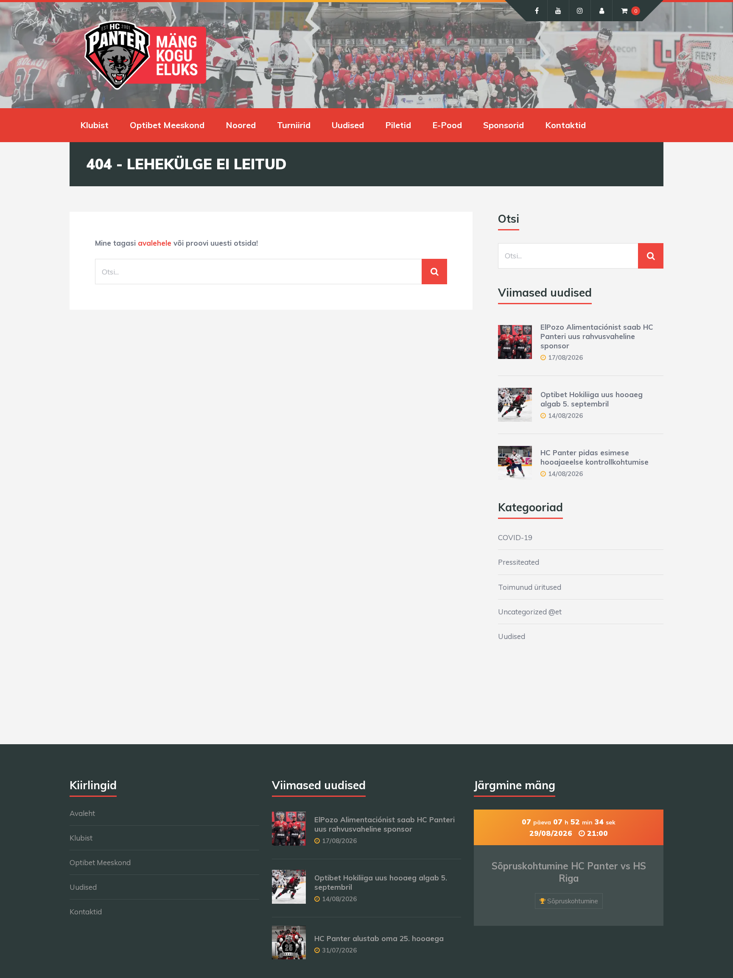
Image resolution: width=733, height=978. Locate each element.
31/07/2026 (339, 950)
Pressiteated (518, 562)
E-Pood (447, 125)
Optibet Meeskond (167, 125)
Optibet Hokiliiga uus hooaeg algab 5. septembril (591, 399)
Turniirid (294, 125)
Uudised (348, 125)
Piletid (398, 125)
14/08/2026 (565, 416)
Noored (241, 125)
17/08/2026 (565, 357)
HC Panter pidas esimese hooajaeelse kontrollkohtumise (594, 457)
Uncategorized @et (530, 611)
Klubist (94, 125)
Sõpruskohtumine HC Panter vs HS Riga (569, 872)
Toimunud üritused (529, 587)
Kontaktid (565, 125)
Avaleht (82, 813)
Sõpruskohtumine (572, 901)
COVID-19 (515, 537)
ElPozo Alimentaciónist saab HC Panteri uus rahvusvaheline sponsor (596, 336)
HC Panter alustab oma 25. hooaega (379, 938)
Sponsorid (503, 125)
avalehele (154, 242)
